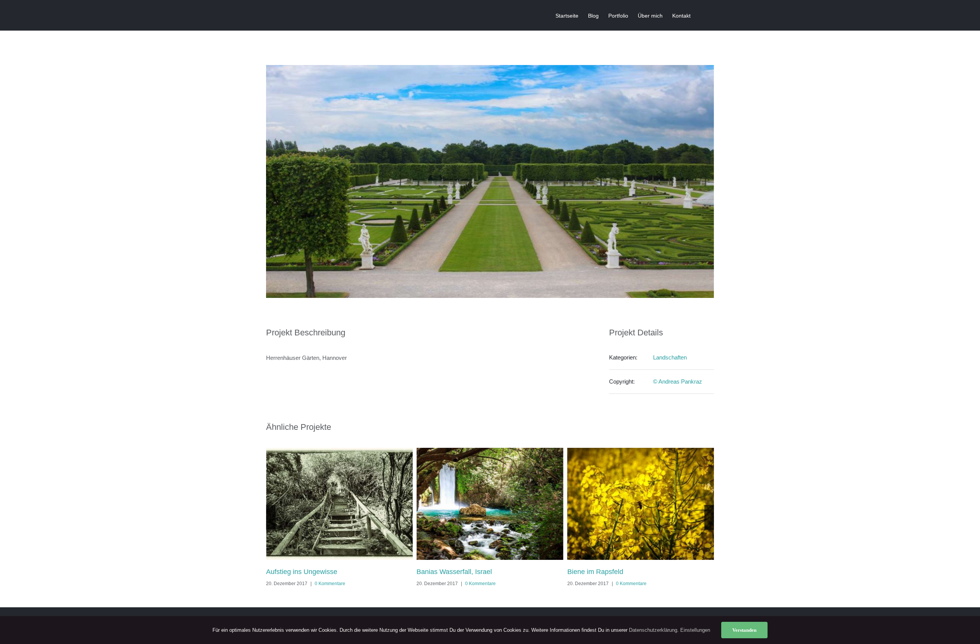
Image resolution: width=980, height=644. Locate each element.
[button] (702, 15)
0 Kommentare (330, 583)
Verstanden (744, 630)
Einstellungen (696, 630)
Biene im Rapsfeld (444, 572)
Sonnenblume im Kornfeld (607, 572)
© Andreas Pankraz (677, 381)
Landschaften (670, 357)
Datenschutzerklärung (653, 630)
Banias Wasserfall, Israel (303, 572)
